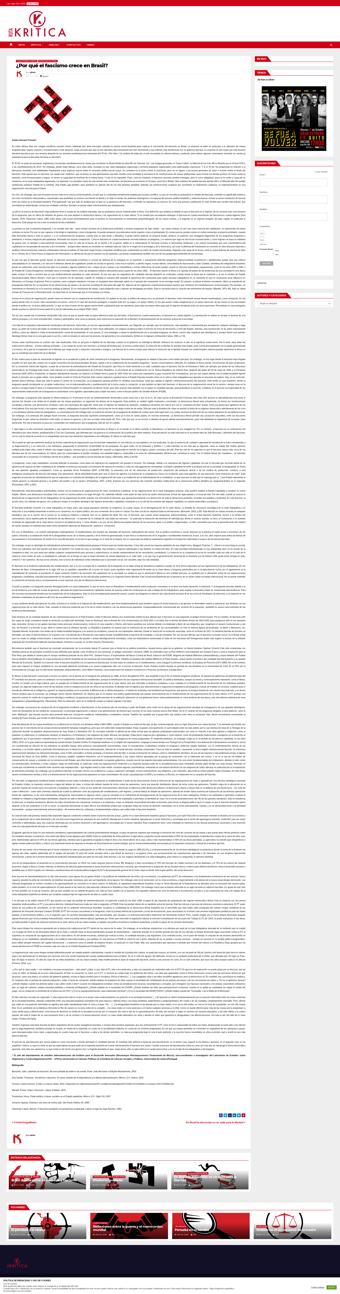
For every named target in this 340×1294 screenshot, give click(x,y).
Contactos (74, 45)
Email (263, 174)
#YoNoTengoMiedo (24, 1122)
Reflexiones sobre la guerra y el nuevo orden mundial (128, 1228)
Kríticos (36, 45)
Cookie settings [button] (317, 1287)
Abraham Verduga (19, 1226)
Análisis (54, 45)
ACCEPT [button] (331, 1287)
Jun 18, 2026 (182, 1235)
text (277, 254)
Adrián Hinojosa (181, 1173)
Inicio (21, 45)
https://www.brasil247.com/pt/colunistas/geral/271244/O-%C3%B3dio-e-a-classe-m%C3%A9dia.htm (127, 1084)
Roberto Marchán (100, 1223)
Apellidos (263, 209)
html (277, 251)
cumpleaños (265, 226)
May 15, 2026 (264, 1235)
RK (31, 1235)
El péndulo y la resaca (28, 1230)
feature (45, 76)
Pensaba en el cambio (192, 1230)
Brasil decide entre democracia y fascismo (44, 1180)
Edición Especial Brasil (48, 61)
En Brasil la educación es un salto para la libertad (215, 1122)
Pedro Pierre (262, 1226)
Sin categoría (180, 1226)
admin (33, 72)
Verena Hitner (119, 1176)
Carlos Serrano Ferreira (27, 61)
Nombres (263, 192)
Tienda (90, 45)
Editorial (36, 1176)
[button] (331, 45)
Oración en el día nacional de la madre (286, 1230)
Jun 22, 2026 (19, 1235)
